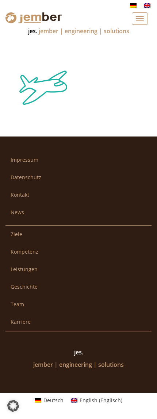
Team (17, 304)
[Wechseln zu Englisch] (147, 5)
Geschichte (24, 286)
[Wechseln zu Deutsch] (133, 5)
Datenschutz (26, 177)
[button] (13, 406)
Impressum (24, 159)
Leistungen (24, 269)
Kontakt (20, 194)
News (17, 212)
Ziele (16, 234)
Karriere (21, 321)
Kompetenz (24, 251)
